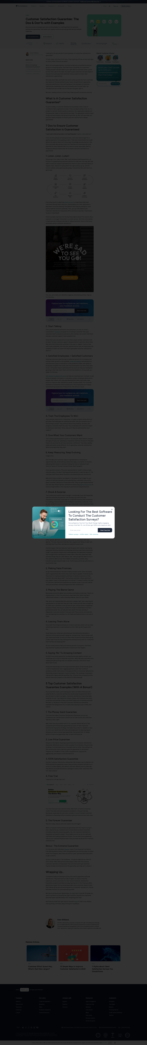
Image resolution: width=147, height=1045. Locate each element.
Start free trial (105, 530)
